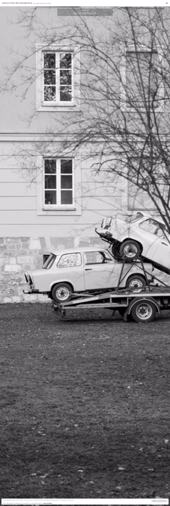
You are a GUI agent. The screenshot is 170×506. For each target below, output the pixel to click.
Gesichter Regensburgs (17, 3)
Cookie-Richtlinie (47, 503)
